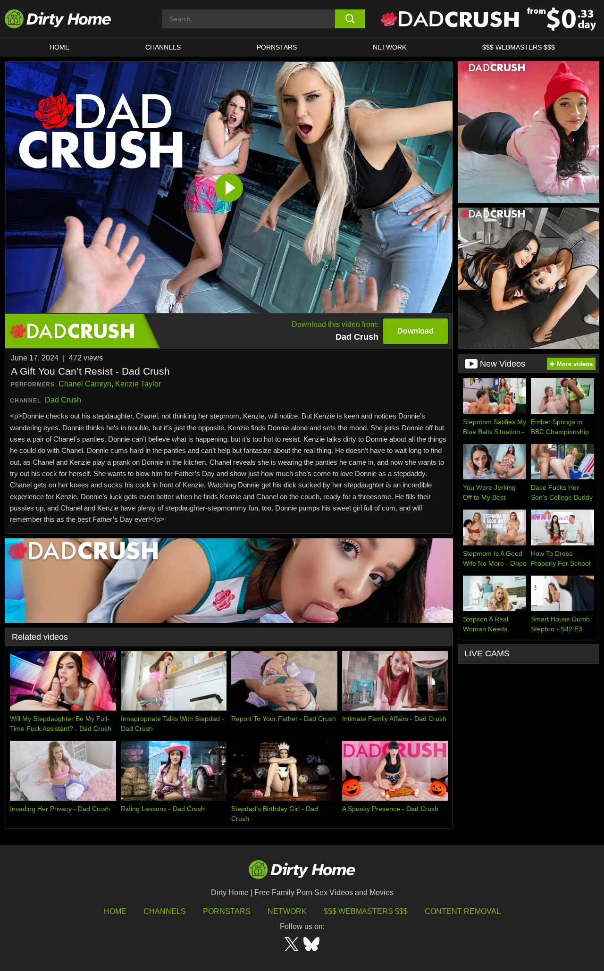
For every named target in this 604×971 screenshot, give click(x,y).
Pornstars (277, 47)
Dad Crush (63, 400)
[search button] (350, 18)
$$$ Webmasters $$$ (366, 911)
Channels (164, 911)
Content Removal (463, 911)
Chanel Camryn (85, 384)
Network (389, 47)
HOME (59, 47)
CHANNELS (163, 47)
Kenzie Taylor (138, 384)
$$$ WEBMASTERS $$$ (518, 47)
